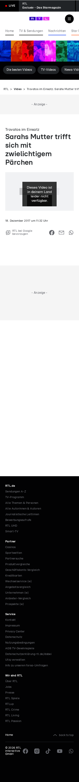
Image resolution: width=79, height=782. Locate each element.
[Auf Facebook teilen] (51, 232)
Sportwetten (13, 553)
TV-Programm (14, 497)
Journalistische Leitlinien (22, 514)
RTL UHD (11, 525)
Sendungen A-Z (15, 491)
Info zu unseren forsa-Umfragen (26, 665)
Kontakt (10, 620)
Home (9, 735)
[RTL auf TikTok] (48, 751)
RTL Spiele (12, 698)
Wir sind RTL (14, 675)
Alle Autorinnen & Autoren (23, 508)
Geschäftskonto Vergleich (22, 570)
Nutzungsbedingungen (20, 642)
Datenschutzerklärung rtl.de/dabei (28, 654)
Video (18, 89)
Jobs (8, 687)
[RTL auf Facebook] (25, 751)
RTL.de (10, 486)
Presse (9, 692)
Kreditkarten (13, 575)
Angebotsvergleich (18, 587)
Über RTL (11, 681)
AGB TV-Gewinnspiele (19, 648)
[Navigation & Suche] (69, 18)
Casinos (10, 547)
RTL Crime (12, 709)
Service (10, 614)
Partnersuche (14, 558)
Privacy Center (15, 631)
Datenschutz (13, 637)
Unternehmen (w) (17, 592)
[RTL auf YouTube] (59, 751)
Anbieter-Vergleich (18, 598)
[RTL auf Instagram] (37, 751)
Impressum (12, 625)
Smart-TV (11, 531)
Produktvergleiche (17, 564)
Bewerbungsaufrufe (18, 520)
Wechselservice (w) (18, 581)
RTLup (9, 704)
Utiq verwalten (15, 659)
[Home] (39, 18)
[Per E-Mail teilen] (61, 232)
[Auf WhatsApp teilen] (71, 232)
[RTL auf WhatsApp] (71, 751)
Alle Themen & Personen (21, 503)
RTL (6, 89)
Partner (10, 541)
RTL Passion (13, 721)
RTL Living (12, 715)
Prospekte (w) (14, 604)
